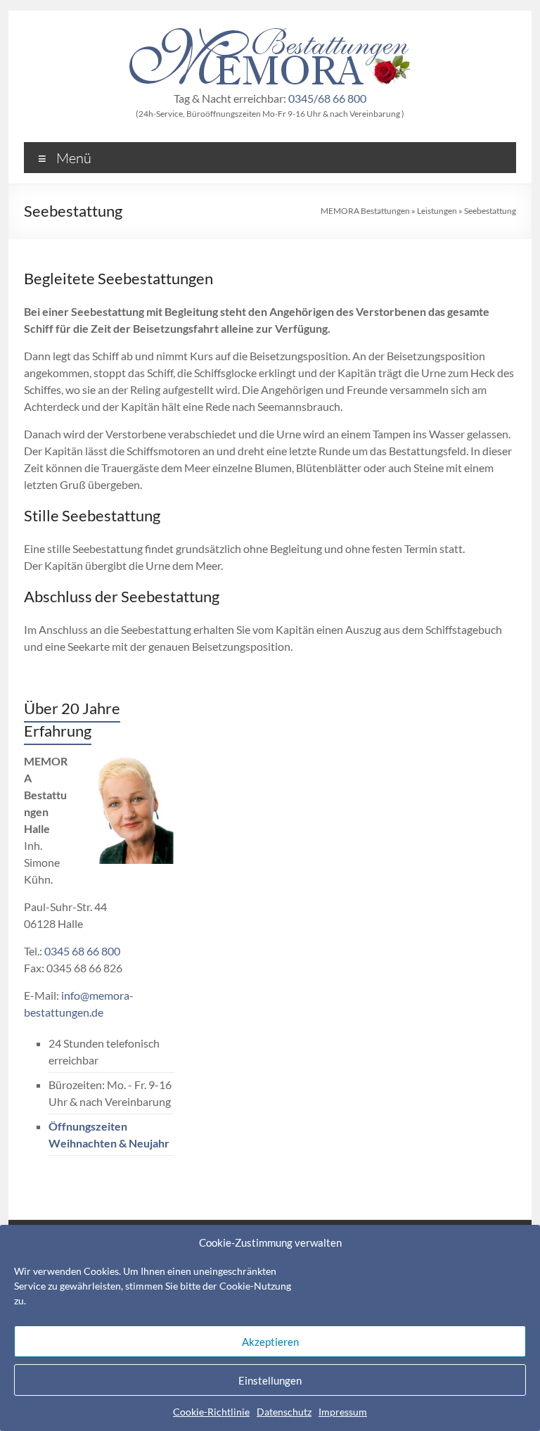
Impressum (343, 1412)
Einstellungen (270, 1380)
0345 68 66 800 (82, 951)
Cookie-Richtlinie (211, 1412)
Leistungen (437, 210)
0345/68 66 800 (327, 98)
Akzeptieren (270, 1341)
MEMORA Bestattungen (365, 210)
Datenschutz (284, 1412)
